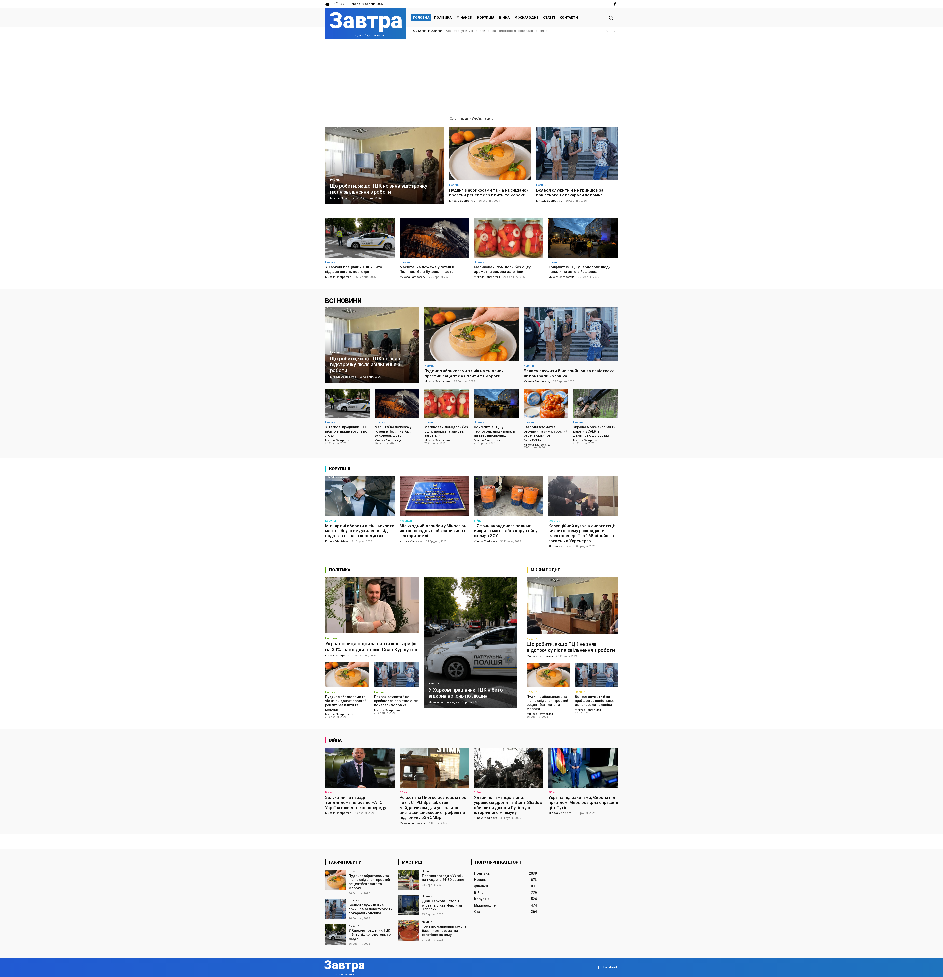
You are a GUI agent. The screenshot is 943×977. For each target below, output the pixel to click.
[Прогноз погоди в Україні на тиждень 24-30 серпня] (408, 880)
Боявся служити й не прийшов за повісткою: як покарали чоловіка (569, 192)
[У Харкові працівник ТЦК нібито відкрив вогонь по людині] (360, 237)
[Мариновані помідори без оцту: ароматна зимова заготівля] (508, 237)
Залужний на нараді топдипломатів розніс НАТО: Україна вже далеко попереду (355, 802)
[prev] (607, 31)
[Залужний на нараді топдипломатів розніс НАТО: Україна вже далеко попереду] (360, 767)
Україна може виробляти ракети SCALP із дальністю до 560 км (594, 431)
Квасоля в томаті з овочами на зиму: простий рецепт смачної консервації (546, 433)
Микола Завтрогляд (462, 200)
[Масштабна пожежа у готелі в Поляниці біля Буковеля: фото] (434, 237)
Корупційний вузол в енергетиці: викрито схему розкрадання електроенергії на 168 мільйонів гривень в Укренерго (581, 533)
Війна (477, 520)
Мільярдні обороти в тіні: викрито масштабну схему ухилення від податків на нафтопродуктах (359, 530)
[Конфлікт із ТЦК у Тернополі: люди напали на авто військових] (583, 237)
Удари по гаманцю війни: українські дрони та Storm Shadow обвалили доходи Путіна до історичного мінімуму (508, 805)
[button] (611, 18)
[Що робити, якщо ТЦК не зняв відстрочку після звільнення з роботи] (384, 165)
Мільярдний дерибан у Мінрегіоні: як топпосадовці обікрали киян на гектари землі (434, 530)
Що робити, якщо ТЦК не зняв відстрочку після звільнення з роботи (571, 647)
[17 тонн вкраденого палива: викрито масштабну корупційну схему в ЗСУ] (508, 496)
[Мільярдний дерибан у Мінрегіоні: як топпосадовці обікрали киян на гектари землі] (434, 496)
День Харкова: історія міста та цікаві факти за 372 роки (442, 905)
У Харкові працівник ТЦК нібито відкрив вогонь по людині (489, 31)
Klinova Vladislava (336, 541)
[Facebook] (615, 4)
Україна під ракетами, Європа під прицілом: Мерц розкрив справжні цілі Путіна (583, 802)
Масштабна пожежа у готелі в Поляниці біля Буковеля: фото (427, 269)
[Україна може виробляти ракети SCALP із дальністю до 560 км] (595, 403)
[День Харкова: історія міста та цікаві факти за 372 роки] (408, 905)
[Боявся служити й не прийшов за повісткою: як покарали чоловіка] (577, 153)
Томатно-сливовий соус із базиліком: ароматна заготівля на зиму (444, 930)
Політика (331, 638)
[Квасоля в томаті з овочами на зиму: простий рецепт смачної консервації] (546, 403)
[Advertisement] (471, 76)
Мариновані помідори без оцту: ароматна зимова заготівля (502, 269)
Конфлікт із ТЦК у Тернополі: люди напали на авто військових (579, 269)
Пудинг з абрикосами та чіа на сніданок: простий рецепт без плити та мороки (489, 192)
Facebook (610, 967)
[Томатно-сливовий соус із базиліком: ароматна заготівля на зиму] (408, 930)
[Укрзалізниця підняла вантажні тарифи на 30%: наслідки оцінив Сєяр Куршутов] (372, 605)
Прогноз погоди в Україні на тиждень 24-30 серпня (443, 878)
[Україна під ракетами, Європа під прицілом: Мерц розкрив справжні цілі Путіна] (583, 767)
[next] (615, 31)
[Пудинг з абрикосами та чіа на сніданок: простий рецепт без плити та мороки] (490, 153)
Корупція (331, 520)
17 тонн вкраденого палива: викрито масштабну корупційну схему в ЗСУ (505, 530)
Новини (335, 179)
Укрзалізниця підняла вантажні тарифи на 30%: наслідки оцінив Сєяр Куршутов (371, 647)
